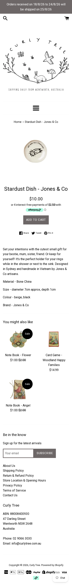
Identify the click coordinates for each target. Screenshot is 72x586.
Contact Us (10, 495)
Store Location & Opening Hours (24, 480)
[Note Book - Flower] (18, 339)
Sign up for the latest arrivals (22, 443)
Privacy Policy (12, 485)
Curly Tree (34, 565)
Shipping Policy (13, 470)
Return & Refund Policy (18, 475)
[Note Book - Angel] (18, 389)
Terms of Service (14, 490)
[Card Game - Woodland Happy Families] (54, 339)
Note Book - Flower (18, 355)
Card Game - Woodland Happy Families (54, 360)
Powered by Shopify (52, 565)
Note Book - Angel (18, 405)
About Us (9, 466)
